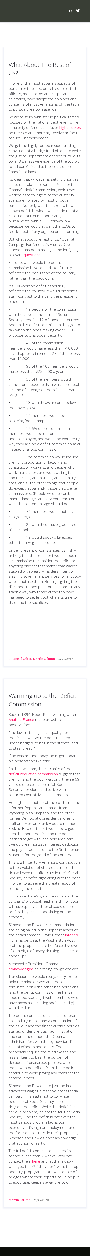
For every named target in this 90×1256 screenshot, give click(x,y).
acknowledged (21, 968)
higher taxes (70, 127)
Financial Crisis (20, 659)
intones (71, 935)
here (36, 1161)
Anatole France (21, 719)
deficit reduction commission (33, 773)
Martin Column (44, 659)
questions (32, 254)
